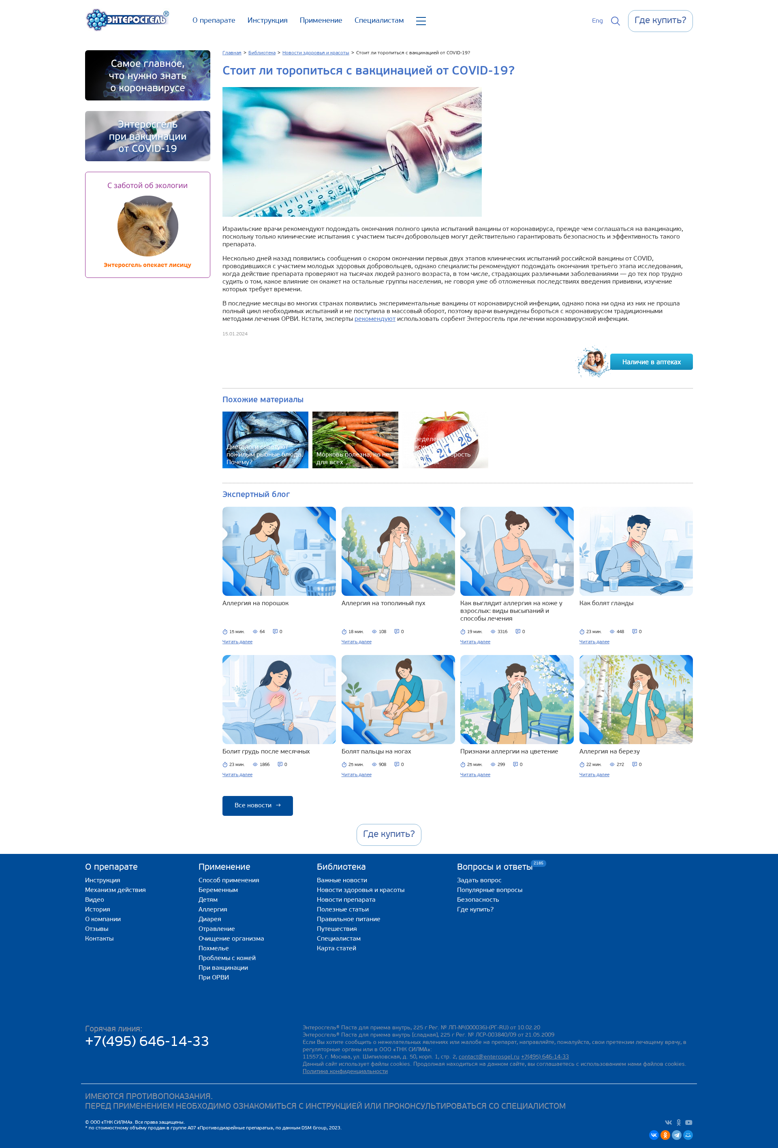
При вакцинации (223, 968)
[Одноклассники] (665, 1135)
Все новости (258, 805)
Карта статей (336, 948)
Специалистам (379, 21)
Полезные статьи (343, 910)
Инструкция (268, 21)
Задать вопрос (479, 880)
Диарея (210, 919)
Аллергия (213, 910)
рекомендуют (375, 319)
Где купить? (475, 910)
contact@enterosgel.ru (489, 1057)
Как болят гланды (606, 603)
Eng (597, 21)
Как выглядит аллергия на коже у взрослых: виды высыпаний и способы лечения (511, 611)
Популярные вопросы (489, 890)
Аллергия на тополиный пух (383, 603)
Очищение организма (231, 939)
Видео (94, 900)
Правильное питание (348, 919)
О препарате (213, 21)
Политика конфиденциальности (345, 1072)
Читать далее (237, 642)
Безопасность (478, 900)
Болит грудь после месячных (266, 752)
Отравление (217, 929)
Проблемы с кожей (227, 958)
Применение (321, 21)
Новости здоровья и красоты (360, 890)
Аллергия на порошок (255, 603)
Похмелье (214, 948)
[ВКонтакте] (654, 1135)
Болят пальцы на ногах (376, 752)
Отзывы (96, 929)
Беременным (218, 890)
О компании (103, 919)
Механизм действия (115, 890)
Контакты (99, 939)
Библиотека (341, 867)
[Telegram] (677, 1135)
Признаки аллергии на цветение (509, 752)
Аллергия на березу (609, 752)
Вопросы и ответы (495, 867)
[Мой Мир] (688, 1135)
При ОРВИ (214, 978)
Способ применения (229, 880)
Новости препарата (346, 900)
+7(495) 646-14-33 (147, 1042)
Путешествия (337, 929)
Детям (208, 900)
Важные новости (342, 880)
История (97, 910)
